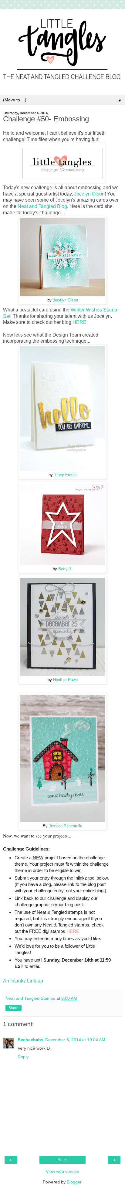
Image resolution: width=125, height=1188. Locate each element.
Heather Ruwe (65, 680)
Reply (23, 1056)
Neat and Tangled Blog (42, 206)
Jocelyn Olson (89, 193)
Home (63, 1160)
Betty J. (65, 569)
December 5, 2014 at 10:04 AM (75, 1039)
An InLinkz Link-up (23, 980)
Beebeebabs (30, 1039)
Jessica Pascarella (65, 826)
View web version (62, 1171)
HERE (79, 322)
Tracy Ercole (65, 475)
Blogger (74, 1182)
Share (13, 1008)
